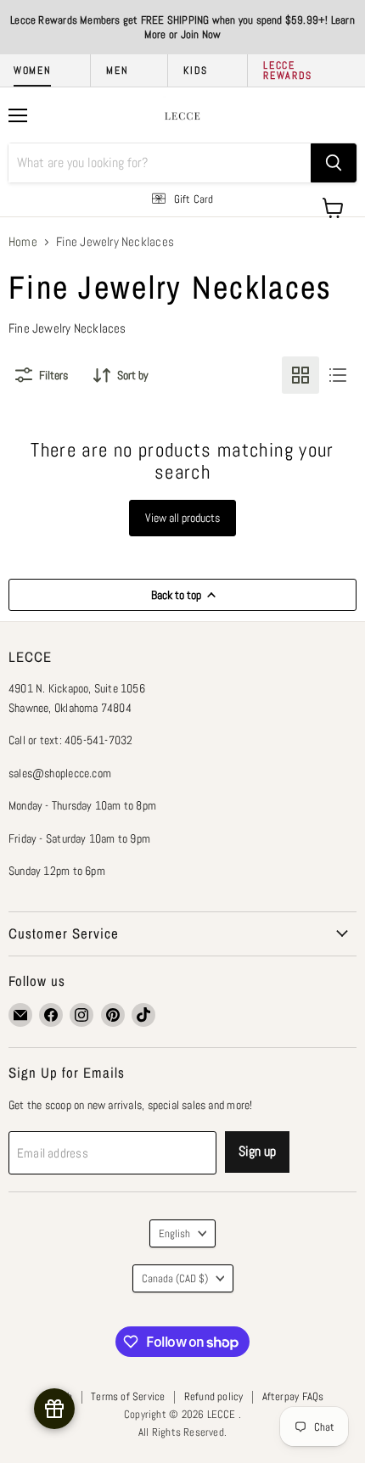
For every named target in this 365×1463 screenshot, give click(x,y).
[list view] (338, 375)
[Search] (334, 162)
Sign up (257, 1151)
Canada (175, 1278)
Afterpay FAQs (293, 1396)
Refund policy (214, 1396)
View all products (182, 517)
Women (32, 70)
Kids (195, 70)
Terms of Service (128, 1396)
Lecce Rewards (287, 70)
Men (117, 70)
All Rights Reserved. (182, 1432)
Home (22, 241)
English (174, 1233)
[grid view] (300, 375)
